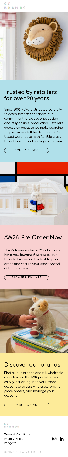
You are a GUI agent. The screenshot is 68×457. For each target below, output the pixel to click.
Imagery (10, 443)
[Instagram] (54, 439)
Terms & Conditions (17, 434)
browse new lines (27, 277)
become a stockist (26, 150)
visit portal (26, 404)
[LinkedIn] (61, 439)
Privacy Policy (13, 438)
